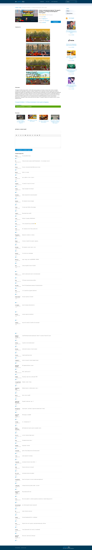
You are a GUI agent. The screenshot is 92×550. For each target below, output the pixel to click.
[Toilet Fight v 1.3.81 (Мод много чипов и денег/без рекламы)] (71, 52)
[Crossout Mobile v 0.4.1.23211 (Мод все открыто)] (21, 117)
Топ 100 (47, 1)
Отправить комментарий (24, 150)
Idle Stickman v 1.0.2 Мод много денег (32, 121)
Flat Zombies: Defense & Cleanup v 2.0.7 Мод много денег (55, 121)
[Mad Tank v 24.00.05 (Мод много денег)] (43, 117)
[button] (16, 135)
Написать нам (23, 547)
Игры (45, 16)
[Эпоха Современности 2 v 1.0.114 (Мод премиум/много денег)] (71, 25)
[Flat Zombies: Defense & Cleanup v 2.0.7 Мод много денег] (55, 117)
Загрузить (55, 21)
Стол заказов (54, 1)
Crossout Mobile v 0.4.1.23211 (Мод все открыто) (21, 121)
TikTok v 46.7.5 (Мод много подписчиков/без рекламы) (71, 45)
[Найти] (76, 1)
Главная (42, 1)
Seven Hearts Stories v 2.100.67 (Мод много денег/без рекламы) (71, 85)
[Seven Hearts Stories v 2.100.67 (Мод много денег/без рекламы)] (71, 80)
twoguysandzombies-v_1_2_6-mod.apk (23, 106)
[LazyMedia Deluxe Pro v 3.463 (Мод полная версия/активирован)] (71, 66)
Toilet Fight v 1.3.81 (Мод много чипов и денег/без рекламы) (71, 57)
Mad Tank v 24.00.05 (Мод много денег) (44, 121)
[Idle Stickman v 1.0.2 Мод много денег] (32, 117)
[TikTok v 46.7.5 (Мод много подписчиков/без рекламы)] (71, 40)
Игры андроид (17, 547)
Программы (70, 13)
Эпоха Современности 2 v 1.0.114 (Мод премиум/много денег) (71, 31)
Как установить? (18, 104)
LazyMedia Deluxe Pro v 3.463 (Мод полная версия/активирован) (71, 70)
